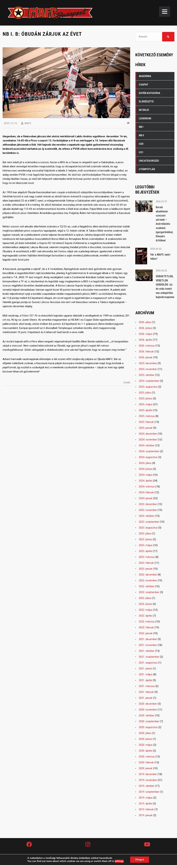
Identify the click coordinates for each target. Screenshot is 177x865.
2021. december (148, 639)
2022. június (145, 604)
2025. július (145, 392)
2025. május (145, 404)
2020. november (148, 709)
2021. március (147, 686)
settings (119, 861)
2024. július (145, 463)
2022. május (145, 609)
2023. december (148, 504)
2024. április (145, 480)
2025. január (145, 427)
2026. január (145, 357)
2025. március (147, 416)
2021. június (145, 668)
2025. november (148, 369)
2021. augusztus (148, 662)
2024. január (145, 498)
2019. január (145, 815)
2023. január (145, 568)
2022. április (145, 615)
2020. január (145, 768)
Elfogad (139, 859)
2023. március (147, 557)
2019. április (145, 803)
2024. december (148, 433)
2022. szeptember (149, 592)
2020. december (148, 703)
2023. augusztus (148, 527)
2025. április (145, 410)
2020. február (146, 762)
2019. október (146, 785)
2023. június (145, 539)
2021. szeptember (149, 656)
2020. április (145, 750)
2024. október (146, 445)
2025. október (146, 375)
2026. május (145, 333)
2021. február (146, 692)
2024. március (147, 486)
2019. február (146, 809)
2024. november (148, 439)
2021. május (145, 674)
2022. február (146, 627)
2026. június (145, 328)
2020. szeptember (149, 721)
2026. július (145, 322)
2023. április (145, 551)
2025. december (148, 363)
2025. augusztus (148, 386)
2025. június (145, 398)
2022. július (145, 598)
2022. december (148, 574)
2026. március (147, 345)
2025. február (146, 422)
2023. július (145, 533)
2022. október (146, 586)
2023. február (146, 562)
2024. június (145, 468)
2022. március (147, 621)
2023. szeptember (149, 521)
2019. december (148, 774)
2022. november (148, 580)
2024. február (146, 492)
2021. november (148, 645)
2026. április (145, 339)
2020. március (147, 756)
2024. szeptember (149, 451)
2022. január (145, 633)
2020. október (146, 715)
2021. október (146, 650)
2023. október (146, 515)
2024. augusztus (148, 457)
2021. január (145, 697)
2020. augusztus (148, 727)
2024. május (145, 474)
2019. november (148, 780)
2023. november (148, 510)
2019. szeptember (149, 791)
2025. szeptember (149, 380)
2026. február (146, 351)
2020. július (145, 733)
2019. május (145, 797)
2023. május (145, 545)
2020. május (145, 744)
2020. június (145, 739)
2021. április (145, 680)
